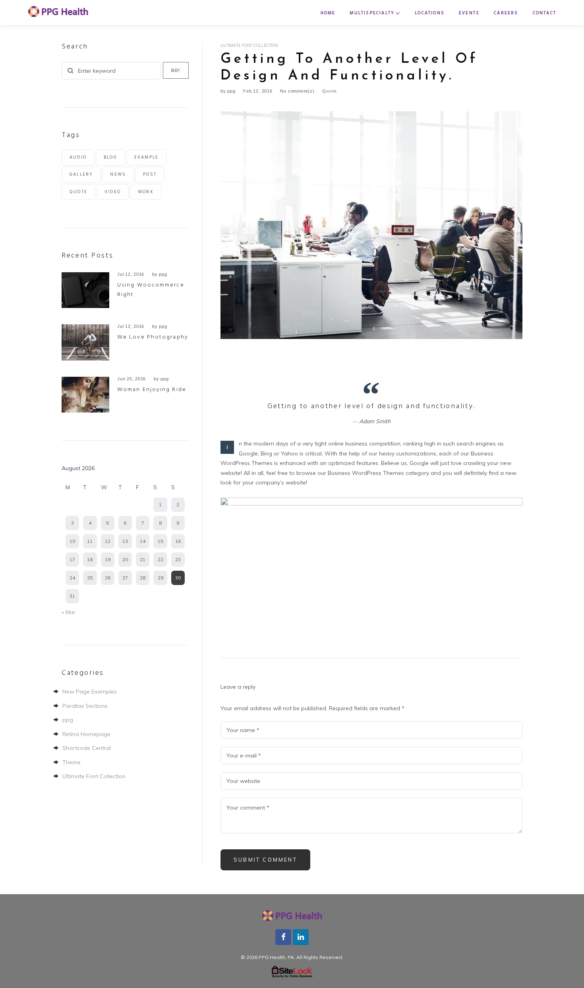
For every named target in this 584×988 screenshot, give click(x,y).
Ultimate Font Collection (249, 46)
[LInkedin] (300, 936)
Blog (110, 157)
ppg (231, 91)
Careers (506, 13)
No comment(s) (297, 91)
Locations (430, 13)
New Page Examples (89, 691)
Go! (176, 70)
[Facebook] (283, 936)
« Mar (68, 612)
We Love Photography (152, 337)
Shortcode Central (86, 748)
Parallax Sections (85, 705)
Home (328, 13)
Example (146, 157)
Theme (71, 762)
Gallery (81, 174)
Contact (544, 13)
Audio (78, 157)
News (118, 174)
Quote (329, 91)
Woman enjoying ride (151, 389)
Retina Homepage (86, 734)
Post (150, 174)
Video (112, 192)
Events (469, 13)
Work (146, 192)
